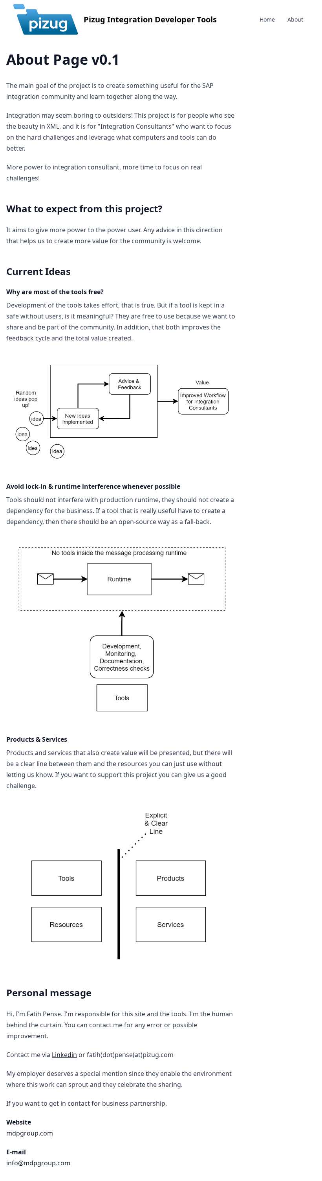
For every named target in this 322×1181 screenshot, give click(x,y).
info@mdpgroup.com (38, 1163)
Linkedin (64, 1054)
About (295, 19)
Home (267, 19)
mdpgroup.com (29, 1133)
